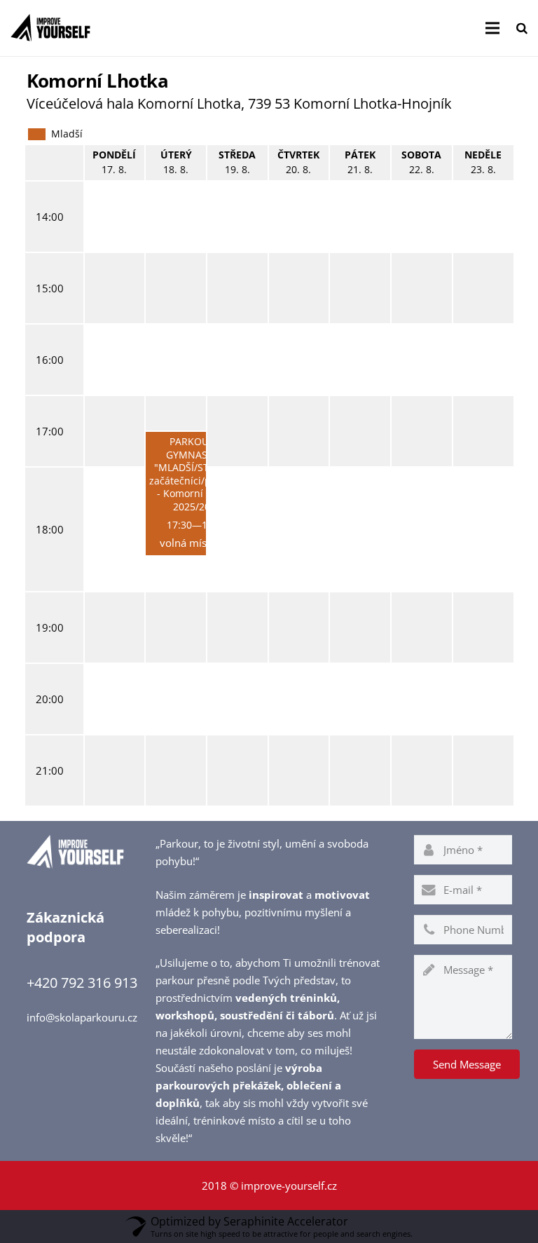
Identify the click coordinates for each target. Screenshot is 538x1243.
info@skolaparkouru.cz (82, 1017)
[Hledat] (522, 28)
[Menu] (492, 28)
